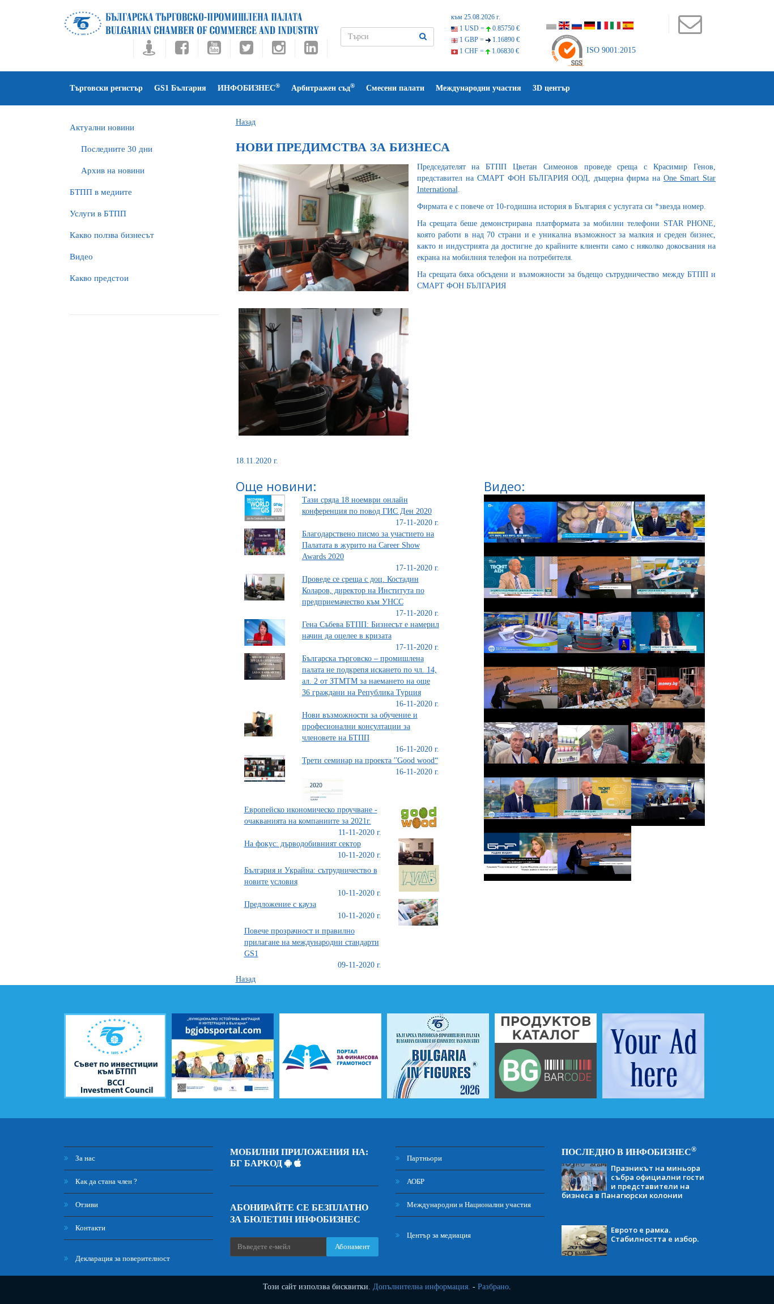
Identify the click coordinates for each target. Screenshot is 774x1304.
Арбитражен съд (323, 87)
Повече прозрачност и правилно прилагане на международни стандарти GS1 (311, 942)
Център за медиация (438, 1235)
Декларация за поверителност (122, 1258)
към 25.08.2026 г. (475, 17)
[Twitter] (246, 50)
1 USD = (489, 28)
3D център (551, 88)
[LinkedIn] (311, 50)
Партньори (423, 1158)
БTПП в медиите (101, 192)
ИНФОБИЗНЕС (249, 87)
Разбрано (493, 1286)
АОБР (414, 1181)
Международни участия (478, 88)
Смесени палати (395, 88)
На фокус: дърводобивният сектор (302, 843)
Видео (81, 256)
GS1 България (180, 88)
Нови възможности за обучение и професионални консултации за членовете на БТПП (360, 726)
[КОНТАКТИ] (690, 30)
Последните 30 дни (116, 149)
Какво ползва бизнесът (112, 235)
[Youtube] (214, 50)
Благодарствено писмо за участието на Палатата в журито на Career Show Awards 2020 (368, 545)
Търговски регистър (106, 88)
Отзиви (86, 1204)
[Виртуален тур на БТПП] (149, 50)
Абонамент (352, 1246)
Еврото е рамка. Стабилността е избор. (655, 1234)
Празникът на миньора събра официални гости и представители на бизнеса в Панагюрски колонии (633, 1181)
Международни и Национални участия (468, 1204)
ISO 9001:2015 (610, 50)
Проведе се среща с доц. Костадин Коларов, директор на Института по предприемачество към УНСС (363, 590)
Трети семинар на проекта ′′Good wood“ (370, 760)
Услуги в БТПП (98, 213)
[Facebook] (181, 50)
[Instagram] (278, 50)
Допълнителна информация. (421, 1286)
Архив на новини (112, 170)
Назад (246, 122)
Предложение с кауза (280, 904)
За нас (84, 1158)
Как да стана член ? (105, 1181)
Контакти (89, 1228)
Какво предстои (99, 278)
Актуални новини (102, 127)
